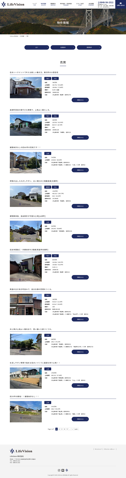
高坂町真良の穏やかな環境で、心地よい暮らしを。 (30, 110)
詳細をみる (80, 100)
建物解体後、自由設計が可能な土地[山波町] (28, 216)
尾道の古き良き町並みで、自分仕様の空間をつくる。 (31, 289)
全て (36, 47)
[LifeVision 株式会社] (12, 4)
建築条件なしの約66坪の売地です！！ (25, 147)
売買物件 (63, 47)
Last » (76, 429)
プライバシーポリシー (109, 449)
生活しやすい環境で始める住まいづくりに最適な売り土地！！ (35, 363)
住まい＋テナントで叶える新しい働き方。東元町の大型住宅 (34, 72)
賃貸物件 (89, 47)
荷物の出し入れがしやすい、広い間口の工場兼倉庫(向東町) (34, 181)
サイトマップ (98, 449)
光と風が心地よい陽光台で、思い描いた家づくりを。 (31, 329)
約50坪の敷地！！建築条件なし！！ (24, 396)
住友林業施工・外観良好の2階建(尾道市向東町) (29, 249)
